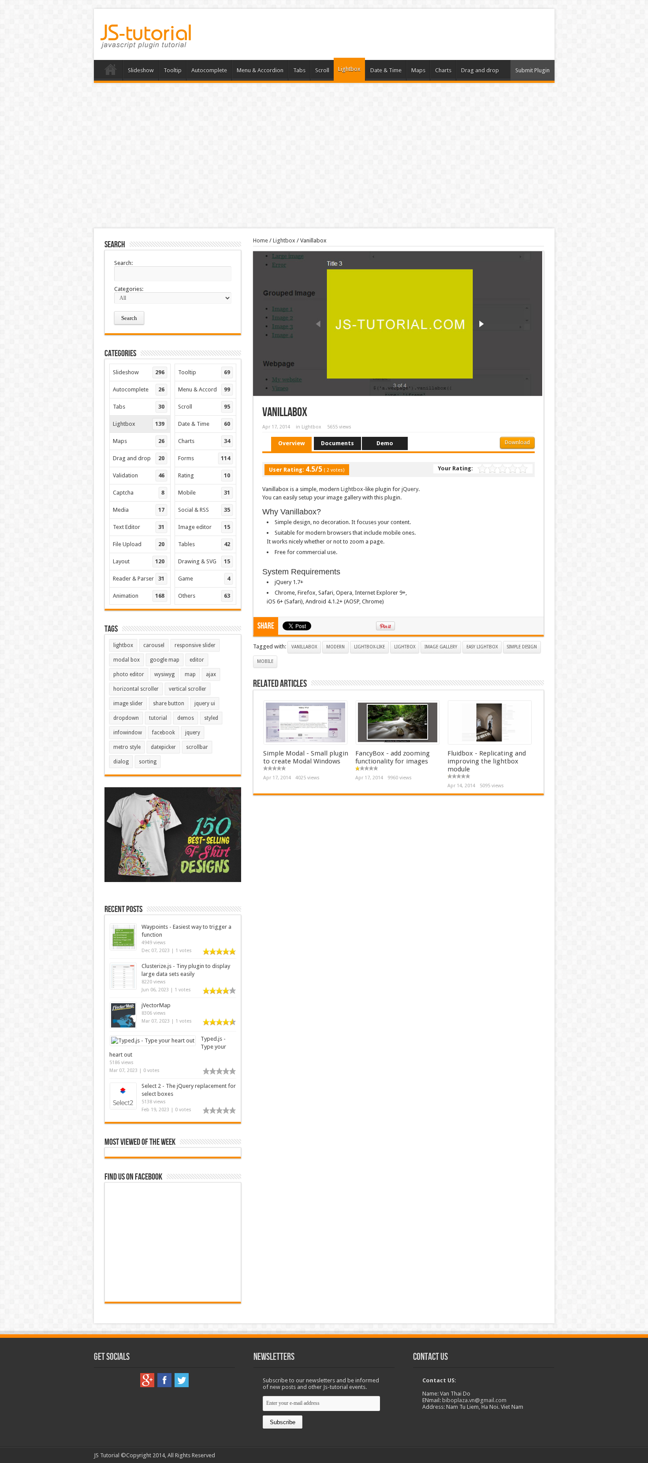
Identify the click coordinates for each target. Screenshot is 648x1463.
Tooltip (173, 70)
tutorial (158, 718)
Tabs (299, 70)
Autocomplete (209, 70)
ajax (211, 674)
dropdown (126, 718)
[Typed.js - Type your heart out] (152, 1040)
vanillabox (304, 646)
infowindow (127, 733)
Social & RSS (204, 509)
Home (110, 71)
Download (517, 442)
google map (164, 660)
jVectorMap (156, 1005)
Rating (204, 475)
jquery (192, 733)
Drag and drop (480, 70)
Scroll (322, 70)
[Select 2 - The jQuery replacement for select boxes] (123, 1107)
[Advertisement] (324, 155)
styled (211, 718)
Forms (204, 458)
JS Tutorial (106, 1455)
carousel (153, 645)
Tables (204, 544)
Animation (139, 595)
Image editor (204, 527)
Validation (139, 475)
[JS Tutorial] (146, 42)
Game (204, 578)
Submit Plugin (532, 70)
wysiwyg (164, 674)
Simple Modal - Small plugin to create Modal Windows (305, 757)
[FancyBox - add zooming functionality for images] (397, 742)
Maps (418, 70)
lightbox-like (369, 646)
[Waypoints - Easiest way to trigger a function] (123, 948)
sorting (147, 762)
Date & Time (386, 70)
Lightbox (349, 69)
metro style (127, 747)
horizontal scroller (136, 689)
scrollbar (197, 747)
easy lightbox (482, 646)
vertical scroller (187, 689)
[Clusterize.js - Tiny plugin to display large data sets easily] (123, 987)
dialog (121, 762)
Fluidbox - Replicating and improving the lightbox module (486, 761)
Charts (443, 70)
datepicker (163, 747)
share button (168, 703)
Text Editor (139, 527)
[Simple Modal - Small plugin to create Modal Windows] (305, 742)
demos (185, 718)
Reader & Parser (139, 578)
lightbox (404, 646)
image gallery (441, 646)
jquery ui (204, 703)
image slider (128, 703)
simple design (522, 646)
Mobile (204, 492)
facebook (163, 733)
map (190, 674)
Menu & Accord (204, 389)
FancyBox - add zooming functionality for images (392, 757)
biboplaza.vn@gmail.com (474, 1400)
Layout (139, 561)
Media (139, 509)
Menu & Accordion (260, 70)
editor (197, 660)
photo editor (128, 674)
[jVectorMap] (123, 1026)
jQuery (410, 489)
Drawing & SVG (204, 561)
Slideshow (141, 70)
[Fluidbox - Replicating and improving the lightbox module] (489, 742)
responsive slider (195, 645)
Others (204, 595)
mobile (265, 661)
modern (335, 646)
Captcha (139, 492)
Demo (384, 443)
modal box (126, 660)
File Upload (139, 544)
